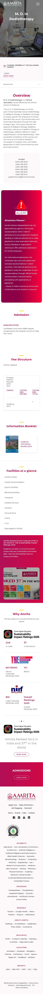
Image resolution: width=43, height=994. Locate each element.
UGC (29, 969)
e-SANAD (13, 942)
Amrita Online (21, 899)
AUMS (7, 939)
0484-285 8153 (21, 172)
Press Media (16, 927)
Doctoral (29, 893)
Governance (27, 927)
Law (31, 862)
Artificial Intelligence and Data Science (21, 853)
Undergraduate (14, 890)
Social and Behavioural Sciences (20, 878)
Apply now (12, 805)
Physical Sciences (16, 872)
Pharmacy (31, 868)
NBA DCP (16, 969)
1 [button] (19, 721)
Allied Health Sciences (16, 856)
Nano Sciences (12, 868)
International (12, 896)
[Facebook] (14, 817)
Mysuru (33, 954)
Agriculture (8, 847)
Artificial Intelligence (27, 850)
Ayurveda (30, 856)
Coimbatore (17, 954)
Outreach (28, 808)
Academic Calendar (19, 939)
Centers (10, 911)
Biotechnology (11, 859)
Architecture (12, 850)
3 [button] (23, 721)
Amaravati (21, 951)
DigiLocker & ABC (26, 942)
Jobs (24, 813)
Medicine (31, 865)
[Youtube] (24, 817)
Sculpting (28, 872)
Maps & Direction (26, 805)
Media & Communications (16, 865)
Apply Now (22, 777)
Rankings (8, 924)
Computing (32, 859)
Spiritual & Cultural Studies (21, 875)
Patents (11, 914)
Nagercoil (12, 957)
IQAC (8, 969)
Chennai (8, 954)
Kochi (6, 73)
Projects (20, 914)
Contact (31, 813)
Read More (21, 754)
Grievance (11, 985)
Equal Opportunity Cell (23, 985)
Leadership (31, 924)
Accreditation (20, 924)
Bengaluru (31, 951)
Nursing (23, 868)
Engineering (22, 862)
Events (17, 813)
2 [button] (21, 721)
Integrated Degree (16, 893)
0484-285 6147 (21, 174)
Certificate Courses (26, 896)
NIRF (24, 969)
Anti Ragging (16, 808)
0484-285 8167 (21, 164)
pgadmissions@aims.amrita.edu (21, 177)
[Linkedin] (29, 817)
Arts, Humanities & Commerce (26, 847)
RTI (33, 985)
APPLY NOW (8, 76)
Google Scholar (21, 911)
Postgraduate (27, 890)
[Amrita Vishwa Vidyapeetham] (12, 4)
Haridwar (31, 957)
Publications (30, 914)
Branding (32, 939)
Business (22, 859)
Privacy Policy (33, 983)
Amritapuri (11, 951)
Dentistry (12, 862)
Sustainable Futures (21, 881)
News (10, 813)
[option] (21, 444)
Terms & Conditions (21, 987)
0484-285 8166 (21, 167)
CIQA (35, 969)
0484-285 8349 (21, 162)
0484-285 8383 (21, 169)
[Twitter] (19, 817)
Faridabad (22, 957)
